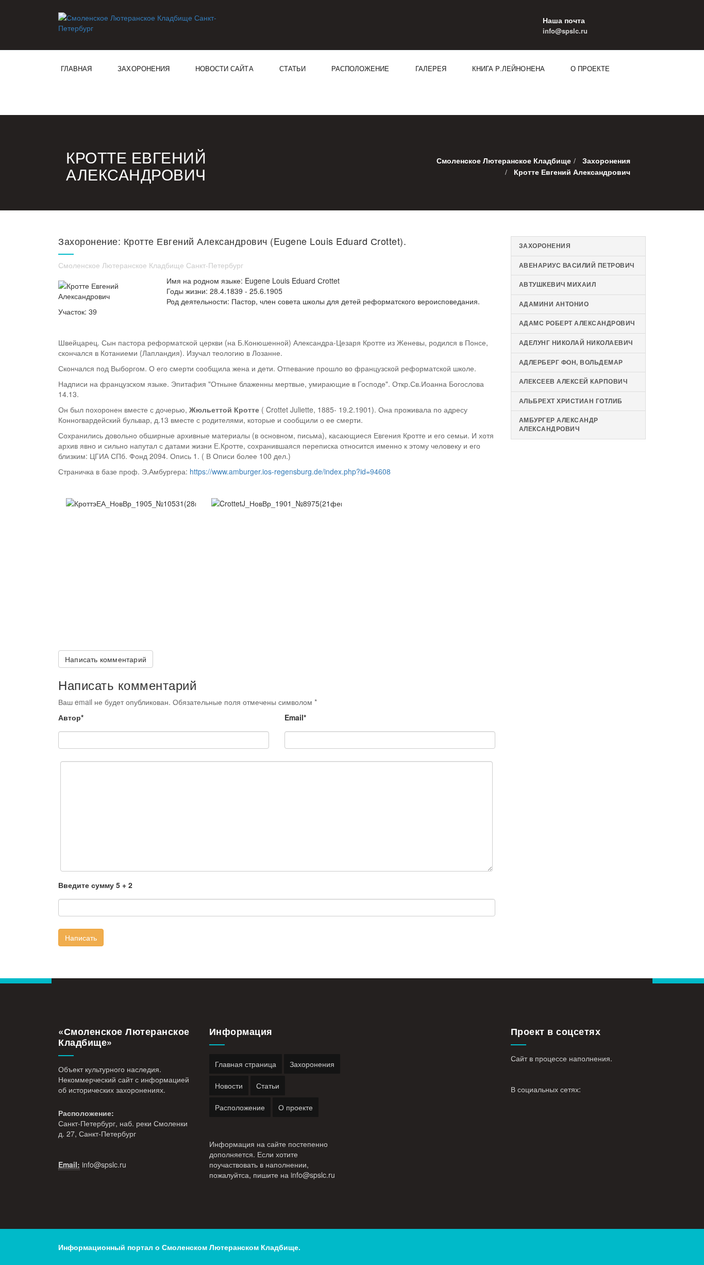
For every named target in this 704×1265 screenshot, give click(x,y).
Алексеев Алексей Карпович (573, 381)
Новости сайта (224, 68)
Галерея (430, 68)
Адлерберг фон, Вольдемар (571, 362)
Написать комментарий (105, 659)
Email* (295, 717)
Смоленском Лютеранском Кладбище (230, 1247)
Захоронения (144, 68)
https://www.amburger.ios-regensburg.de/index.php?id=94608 (290, 471)
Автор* (70, 717)
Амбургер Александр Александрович (558, 424)
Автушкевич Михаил (557, 284)
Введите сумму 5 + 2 (95, 885)
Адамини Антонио (554, 304)
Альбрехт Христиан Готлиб (571, 401)
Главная (76, 68)
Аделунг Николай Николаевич (576, 342)
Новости (229, 1085)
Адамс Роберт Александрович (577, 323)
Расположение (360, 68)
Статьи (292, 68)
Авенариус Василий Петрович (576, 265)
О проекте (590, 68)
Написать (81, 937)
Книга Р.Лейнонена (508, 68)
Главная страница (245, 1064)
